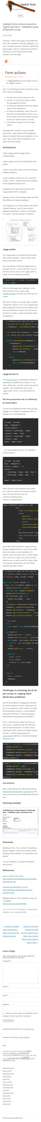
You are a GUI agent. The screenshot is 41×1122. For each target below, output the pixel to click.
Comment (7, 961)
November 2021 (8, 1087)
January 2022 (7, 1082)
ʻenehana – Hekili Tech (20, 4)
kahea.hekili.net (24, 1037)
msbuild (15, 1055)
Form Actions (8, 49)
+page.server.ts (12, 380)
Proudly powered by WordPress (13, 1118)
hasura (13, 1053)
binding (24, 703)
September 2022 (8, 1074)
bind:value (30, 714)
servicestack (14, 1058)
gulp (29, 1050)
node (31, 1055)
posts (23, 41)
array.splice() (8, 736)
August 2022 (7, 1076)
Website (6, 1004)
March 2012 (7, 1104)
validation (6, 912)
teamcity (32, 1058)
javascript (24, 1053)
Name (6, 986)
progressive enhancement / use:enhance (18, 791)
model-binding (7, 1055)
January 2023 (7, 1071)
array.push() (21, 733)
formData (13, 103)
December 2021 (8, 1085)
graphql (24, 1051)
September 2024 (8, 1068)
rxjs (6, 1058)
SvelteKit (30, 43)
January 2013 (7, 1101)
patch (34, 1055)
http (17, 1053)
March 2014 (7, 1096)
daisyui (19, 1051)
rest (4, 1058)
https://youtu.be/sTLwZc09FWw (14, 904)
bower (15, 1051)
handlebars (6, 1053)
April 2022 (6, 1079)
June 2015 (6, 1090)
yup (11, 912)
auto (11, 1051)
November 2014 (8, 1093)
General (22, 909)
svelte (35, 909)
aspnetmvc (6, 1051)
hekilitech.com (29, 1029)
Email (5, 995)
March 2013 (7, 1098)
